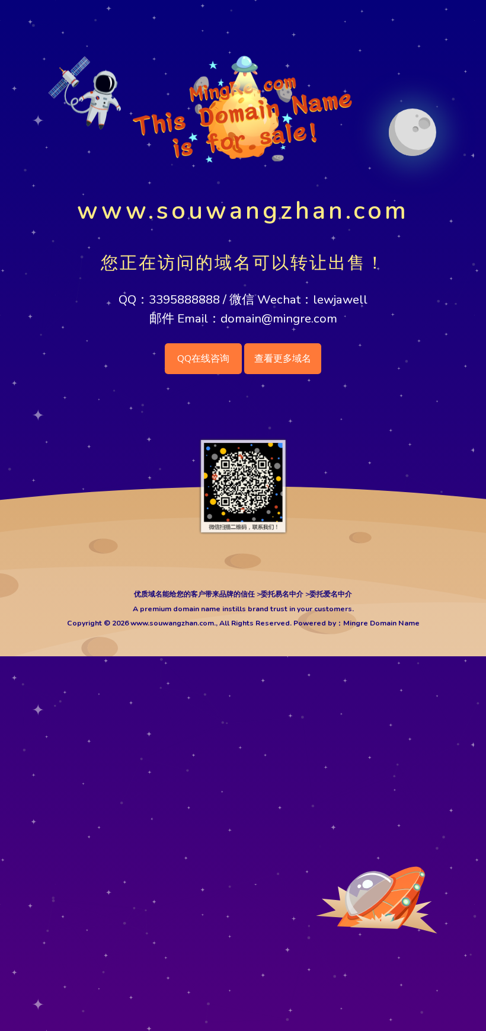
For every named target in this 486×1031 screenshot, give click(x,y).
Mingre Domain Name (381, 623)
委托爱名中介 (330, 594)
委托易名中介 (282, 594)
